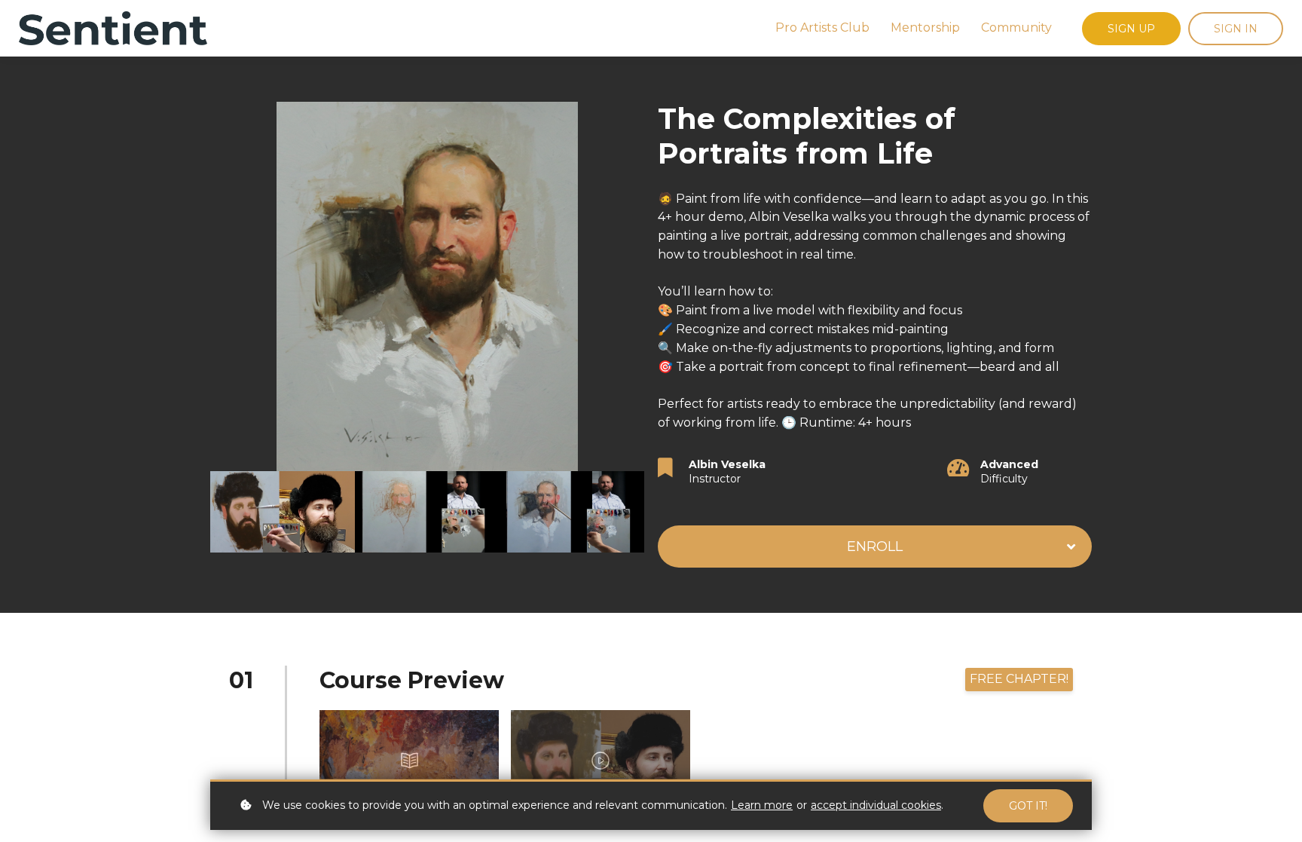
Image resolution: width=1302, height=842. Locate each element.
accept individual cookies (876, 805)
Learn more (762, 805)
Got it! (1028, 806)
